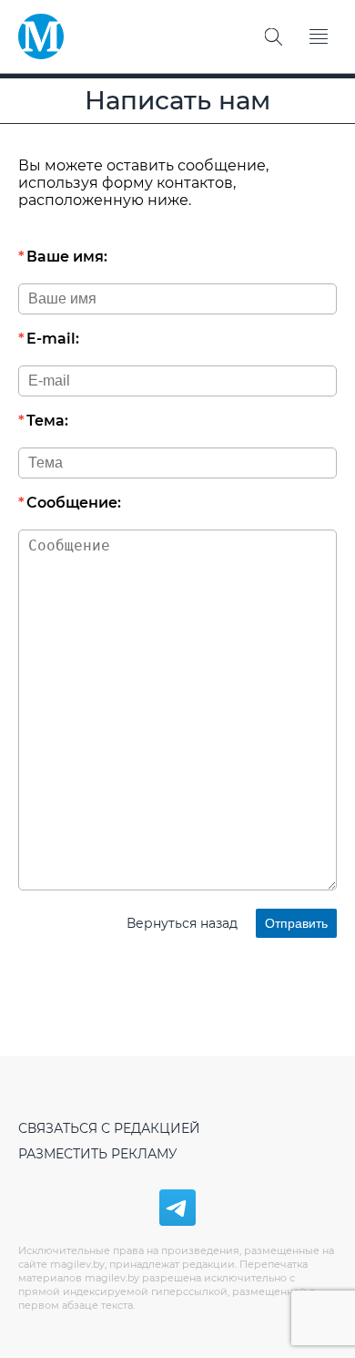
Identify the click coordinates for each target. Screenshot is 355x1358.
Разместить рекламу (98, 1154)
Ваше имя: (66, 256)
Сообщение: (73, 502)
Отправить (296, 923)
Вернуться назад (182, 923)
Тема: (47, 420)
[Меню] (318, 36)
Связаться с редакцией (109, 1128)
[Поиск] (273, 36)
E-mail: (52, 338)
